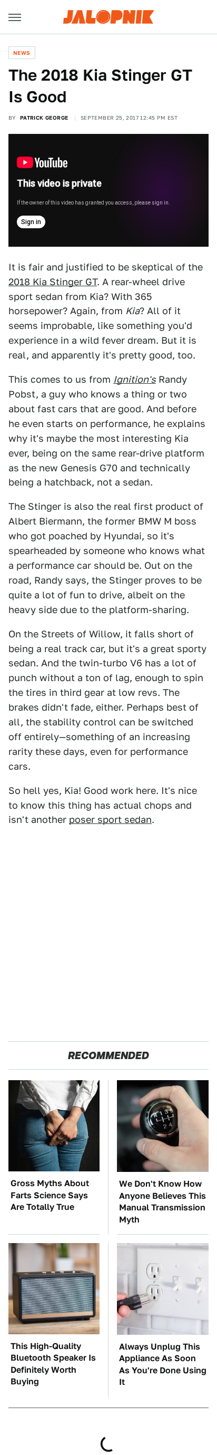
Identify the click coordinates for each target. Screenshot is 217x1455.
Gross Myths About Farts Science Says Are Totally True (50, 1195)
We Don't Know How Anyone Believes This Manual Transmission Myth (162, 1201)
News (22, 53)
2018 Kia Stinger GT (52, 281)
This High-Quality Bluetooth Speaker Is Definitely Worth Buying (53, 1363)
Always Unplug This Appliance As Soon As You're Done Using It (162, 1364)
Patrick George (44, 117)
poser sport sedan (110, 819)
